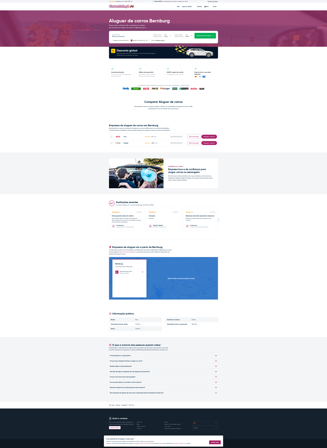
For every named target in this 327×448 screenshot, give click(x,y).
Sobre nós (139, 422)
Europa (118, 405)
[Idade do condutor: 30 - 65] (131, 40)
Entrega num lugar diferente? (120, 40)
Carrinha (139, 428)
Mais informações (194, 136)
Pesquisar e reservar (209, 136)
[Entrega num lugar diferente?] (112, 40)
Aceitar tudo (215, 442)
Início (113, 405)
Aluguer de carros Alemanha (126, 252)
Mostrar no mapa (124, 273)
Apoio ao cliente (187, 6)
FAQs (138, 424)
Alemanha (124, 405)
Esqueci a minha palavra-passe (173, 424)
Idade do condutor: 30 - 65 (140, 40)
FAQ (178, 6)
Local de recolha (116, 35)
